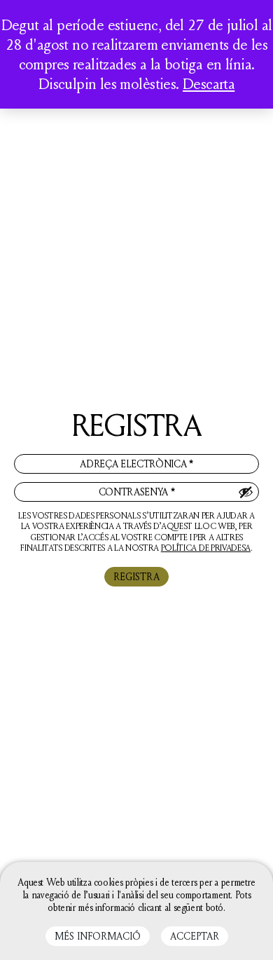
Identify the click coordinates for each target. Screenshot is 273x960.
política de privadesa (206, 548)
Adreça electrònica (136, 463)
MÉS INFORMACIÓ (98, 935)
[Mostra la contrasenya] (245, 492)
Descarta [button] (208, 83)
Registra (136, 576)
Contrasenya (137, 491)
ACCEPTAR (194, 935)
